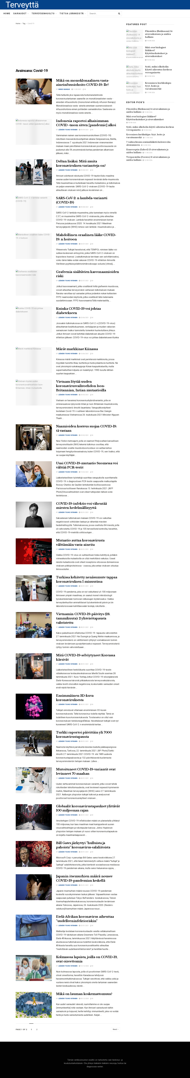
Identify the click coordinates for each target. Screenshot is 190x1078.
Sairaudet (20, 13)
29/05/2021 (84, 395)
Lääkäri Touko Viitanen (67, 130)
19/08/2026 (150, 41)
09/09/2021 (84, 130)
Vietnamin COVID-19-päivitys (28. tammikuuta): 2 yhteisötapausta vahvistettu (83, 618)
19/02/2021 (84, 472)
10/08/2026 (148, 160)
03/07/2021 (84, 244)
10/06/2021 (84, 354)
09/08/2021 (84, 170)
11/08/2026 (148, 153)
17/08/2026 (150, 92)
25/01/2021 (84, 885)
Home (6, 13)
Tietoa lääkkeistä (72, 13)
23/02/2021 (84, 435)
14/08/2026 (146, 145)
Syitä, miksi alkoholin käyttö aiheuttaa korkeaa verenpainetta (158, 69)
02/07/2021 (84, 281)
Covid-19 (31, 24)
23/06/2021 (84, 317)
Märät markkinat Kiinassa (77, 349)
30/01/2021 (84, 512)
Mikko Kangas (64, 89)
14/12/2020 (84, 966)
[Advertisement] (68, 46)
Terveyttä (22, 5)
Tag (24, 24)
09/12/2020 (84, 998)
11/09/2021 (77, 89)
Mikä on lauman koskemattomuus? (84, 994)
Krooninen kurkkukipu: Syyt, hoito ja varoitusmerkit (158, 86)
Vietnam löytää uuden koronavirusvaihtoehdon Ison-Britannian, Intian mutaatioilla (81, 386)
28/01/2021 (84, 627)
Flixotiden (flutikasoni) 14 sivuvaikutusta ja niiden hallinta (158, 34)
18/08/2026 (150, 60)
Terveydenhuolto (43, 13)
